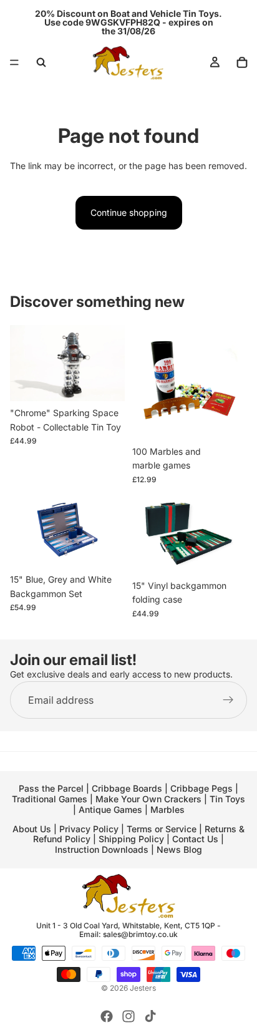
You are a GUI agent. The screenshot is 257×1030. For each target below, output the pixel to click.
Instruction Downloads (101, 849)
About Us (31, 829)
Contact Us (195, 838)
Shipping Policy (131, 838)
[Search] (41, 62)
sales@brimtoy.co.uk (140, 934)
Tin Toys (227, 799)
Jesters (143, 988)
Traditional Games (49, 799)
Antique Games (110, 809)
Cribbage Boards (127, 788)
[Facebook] (106, 1016)
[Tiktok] (150, 1016)
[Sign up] (228, 700)
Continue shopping (128, 212)
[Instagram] (128, 1016)
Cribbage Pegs (201, 788)
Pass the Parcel (51, 788)
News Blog (179, 849)
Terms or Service (161, 829)
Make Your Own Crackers (148, 799)
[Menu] (14, 62)
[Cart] (242, 62)
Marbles (167, 809)
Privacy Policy (89, 829)
